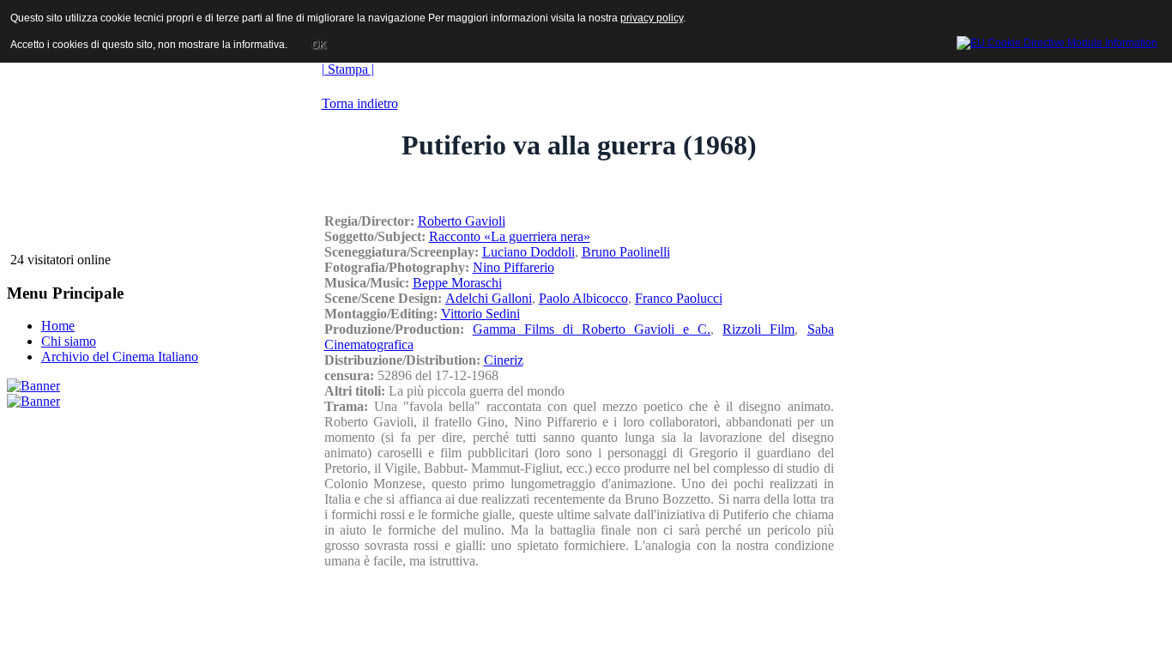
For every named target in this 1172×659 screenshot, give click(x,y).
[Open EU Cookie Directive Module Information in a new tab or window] (1057, 40)
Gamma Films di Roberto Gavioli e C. (592, 329)
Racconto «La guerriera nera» (509, 236)
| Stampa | (348, 69)
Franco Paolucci (678, 298)
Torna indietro (360, 103)
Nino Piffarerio (513, 267)
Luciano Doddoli (528, 252)
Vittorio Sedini (480, 313)
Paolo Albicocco (583, 298)
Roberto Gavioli (461, 221)
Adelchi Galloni (488, 298)
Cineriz (503, 360)
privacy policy (651, 18)
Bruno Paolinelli (626, 252)
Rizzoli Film (758, 329)
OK (318, 45)
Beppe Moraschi (457, 282)
